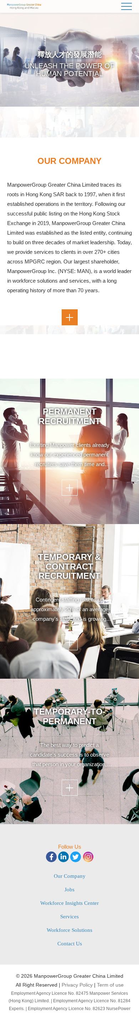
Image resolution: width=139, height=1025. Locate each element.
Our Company (70, 876)
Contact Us (69, 943)
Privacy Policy (77, 985)
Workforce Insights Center (69, 903)
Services (69, 916)
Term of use (110, 985)
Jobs (69, 889)
